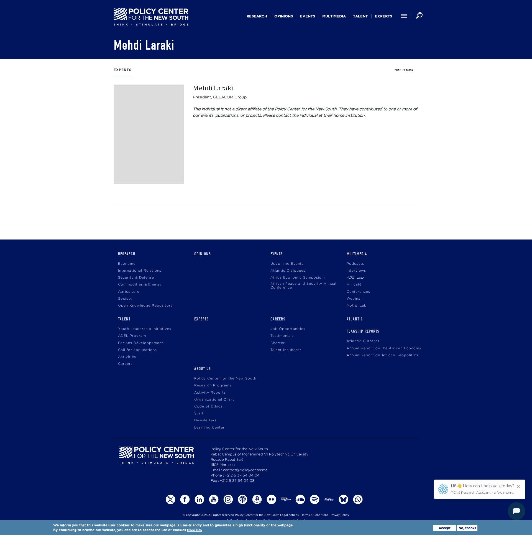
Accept (445, 528)
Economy (126, 263)
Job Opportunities (287, 328)
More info (194, 530)
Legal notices (289, 515)
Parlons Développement (140, 343)
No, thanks (467, 528)
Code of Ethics (208, 406)
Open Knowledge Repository (145, 305)
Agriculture (128, 291)
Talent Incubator (285, 349)
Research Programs (212, 385)
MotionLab (357, 305)
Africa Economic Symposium (297, 277)
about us (202, 368)
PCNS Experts (404, 70)
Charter (277, 343)
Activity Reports (210, 392)
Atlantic (355, 319)
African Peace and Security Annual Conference (303, 285)
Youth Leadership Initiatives (144, 328)
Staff (198, 413)
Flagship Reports (363, 331)
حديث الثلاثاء (355, 277)
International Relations (139, 270)
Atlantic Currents (363, 341)
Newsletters (205, 420)
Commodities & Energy (140, 284)
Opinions (283, 16)
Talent (360, 16)
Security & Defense (136, 277)
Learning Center (209, 427)
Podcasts (355, 263)
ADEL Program (132, 335)
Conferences (358, 291)
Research (257, 16)
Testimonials (282, 335)
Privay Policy (340, 515)
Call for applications (137, 349)
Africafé (354, 284)
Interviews (356, 270)
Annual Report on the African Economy (384, 348)
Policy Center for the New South (225, 378)
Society (125, 298)
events (307, 16)
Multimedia (334, 16)
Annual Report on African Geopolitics (382, 355)
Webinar (354, 298)
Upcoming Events (287, 263)
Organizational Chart (214, 399)
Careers (125, 363)
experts (383, 16)
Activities (127, 356)
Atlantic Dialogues (287, 270)
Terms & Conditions (314, 515)
